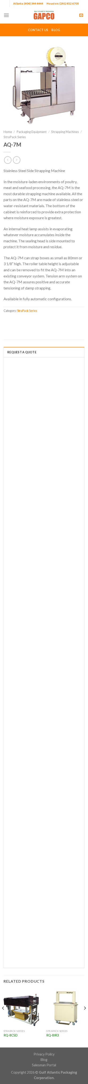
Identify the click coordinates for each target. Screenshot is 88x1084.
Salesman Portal (44, 1065)
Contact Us (38, 30)
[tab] (44, 352)
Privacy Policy (44, 1054)
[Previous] (3, 1017)
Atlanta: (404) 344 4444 (28, 3)
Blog (55, 30)
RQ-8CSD (11, 1035)
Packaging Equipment (31, 132)
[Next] (84, 1017)
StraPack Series (15, 137)
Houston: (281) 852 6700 (62, 3)
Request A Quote (21, 352)
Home (8, 132)
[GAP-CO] (44, 15)
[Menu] (6, 15)
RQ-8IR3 (52, 1035)
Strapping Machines (65, 132)
